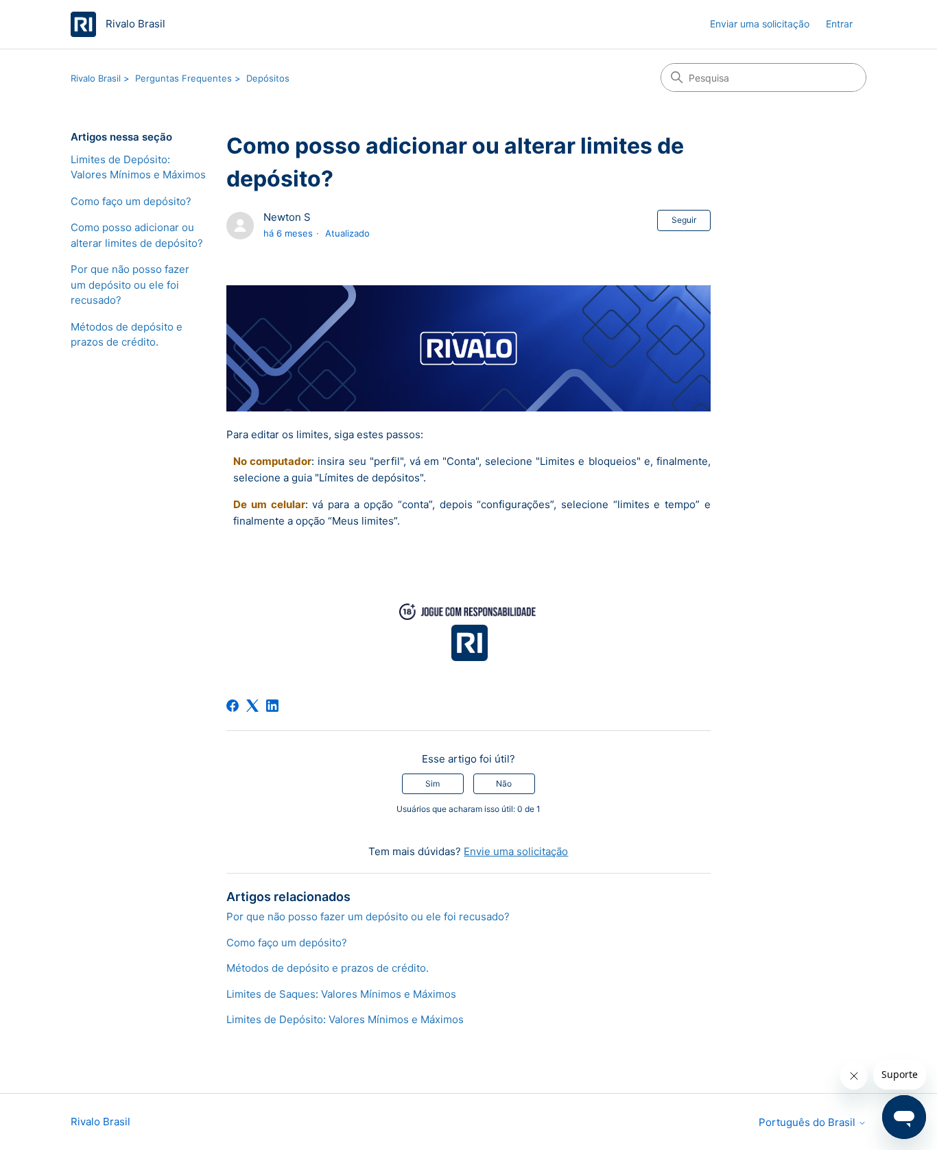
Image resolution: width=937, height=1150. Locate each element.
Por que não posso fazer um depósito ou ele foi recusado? (130, 285)
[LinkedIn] (272, 705)
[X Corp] (252, 705)
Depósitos (267, 78)
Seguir (684, 220)
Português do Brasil (808, 1122)
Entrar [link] (839, 23)
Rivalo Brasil (96, 78)
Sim (432, 783)
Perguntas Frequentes (183, 78)
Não (504, 783)
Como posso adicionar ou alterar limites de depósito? (137, 235)
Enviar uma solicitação (759, 23)
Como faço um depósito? (131, 201)
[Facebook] (232, 705)
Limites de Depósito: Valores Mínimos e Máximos (138, 167)
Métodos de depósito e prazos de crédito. (126, 334)
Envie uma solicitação (516, 851)
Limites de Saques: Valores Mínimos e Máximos (341, 994)
